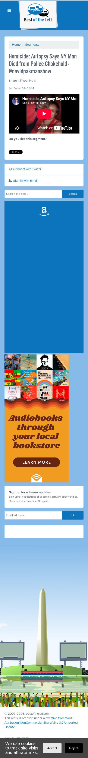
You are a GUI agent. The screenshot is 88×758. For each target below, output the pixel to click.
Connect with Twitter (26, 169)
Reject (73, 748)
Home (16, 44)
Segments (32, 44)
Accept (52, 748)
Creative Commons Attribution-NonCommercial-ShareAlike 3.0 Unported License (41, 722)
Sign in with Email (24, 181)
